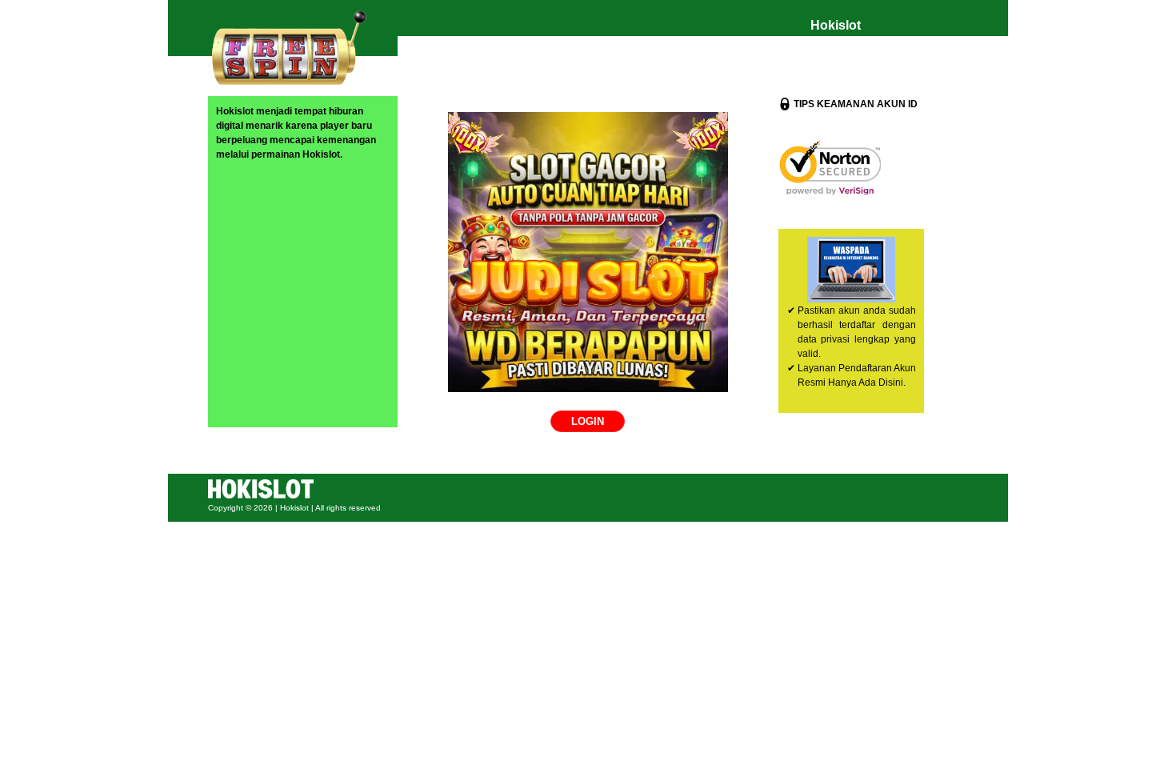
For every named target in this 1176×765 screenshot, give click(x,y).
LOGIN (587, 421)
